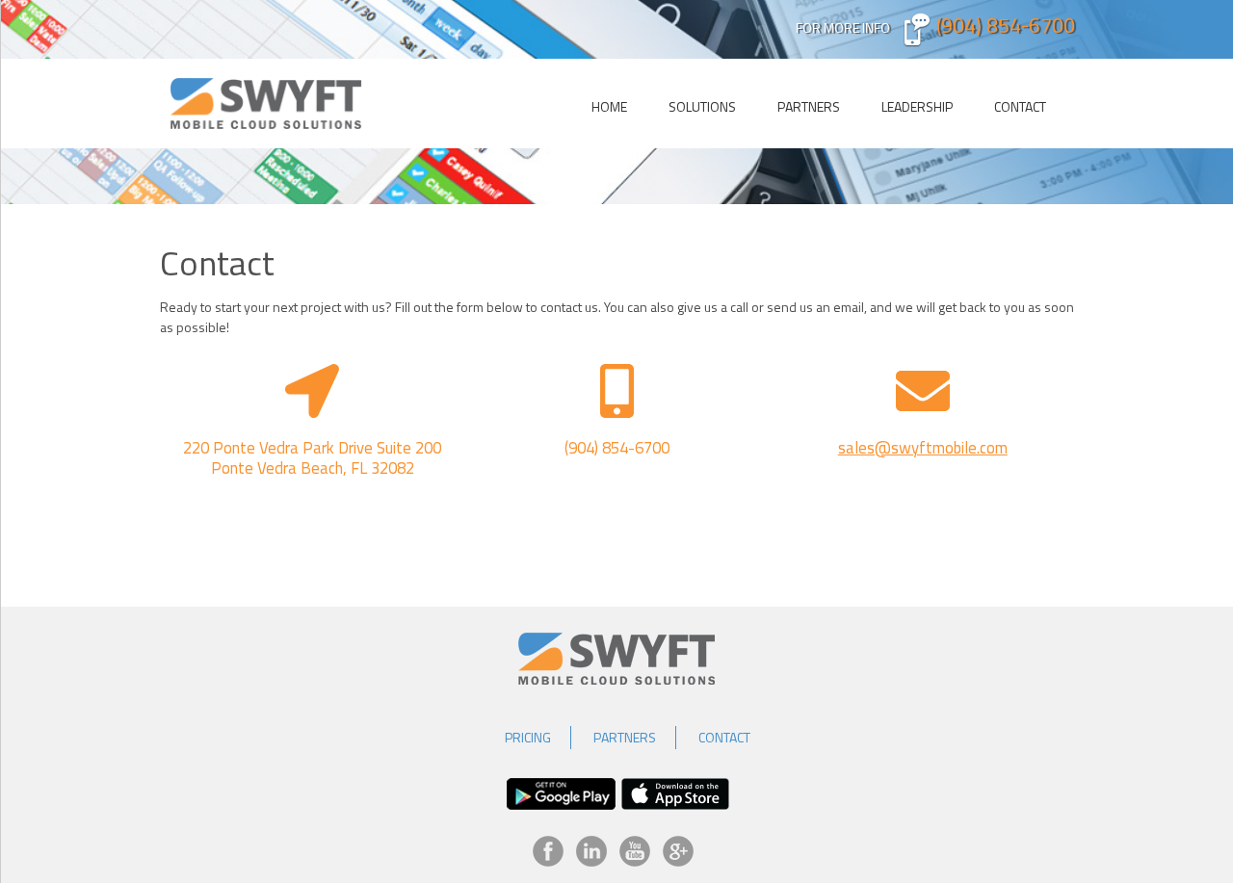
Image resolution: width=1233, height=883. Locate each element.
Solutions (702, 106)
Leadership (917, 106)
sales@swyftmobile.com (923, 447)
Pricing (528, 737)
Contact (1020, 106)
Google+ (678, 851)
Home (609, 106)
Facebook (548, 851)
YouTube (634, 851)
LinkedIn (591, 851)
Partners (808, 106)
